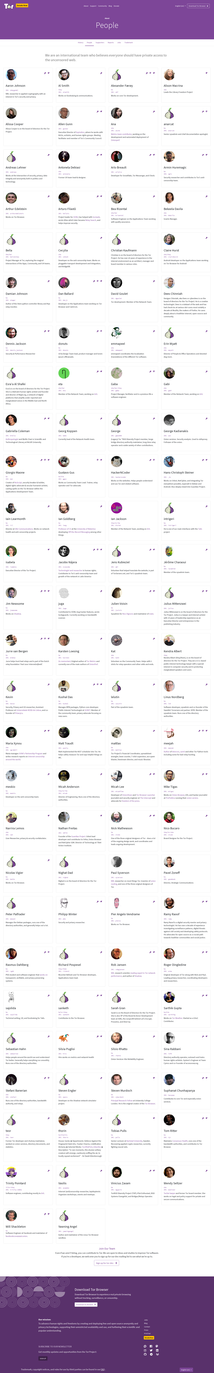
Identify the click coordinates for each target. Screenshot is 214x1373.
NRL (112, 881)
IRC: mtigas (169, 791)
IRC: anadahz (63, 1188)
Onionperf (115, 140)
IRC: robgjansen (117, 969)
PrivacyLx (19, 713)
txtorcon (175, 751)
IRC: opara (62, 1097)
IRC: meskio (10, 793)
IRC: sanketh (63, 1015)
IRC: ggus (62, 479)
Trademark (128, 42)
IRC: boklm (10, 879)
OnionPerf (93, 664)
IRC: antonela (64, 174)
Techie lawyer (169, 1193)
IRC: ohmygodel (12, 90)
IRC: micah (62, 793)
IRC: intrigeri (170, 525)
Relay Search (90, 220)
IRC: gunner (63, 129)
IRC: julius (169, 608)
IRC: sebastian (12, 1054)
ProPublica (170, 798)
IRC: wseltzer (169, 1190)
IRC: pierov (116, 921)
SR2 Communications (24, 529)
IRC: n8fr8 (62, 833)
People (90, 42)
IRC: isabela (11, 567)
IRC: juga (62, 608)
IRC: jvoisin (116, 610)
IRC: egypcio (116, 1190)
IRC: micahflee (117, 791)
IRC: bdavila (169, 215)
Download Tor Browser (197, 6)
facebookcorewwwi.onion (16, 1236)
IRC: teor (10, 1137)
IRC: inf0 (168, 1054)
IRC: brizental (117, 215)
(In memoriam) (64, 661)
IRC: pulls (115, 1137)
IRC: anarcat (169, 131)
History (80, 42)
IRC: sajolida (11, 1015)
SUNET (87, 710)
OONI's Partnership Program (31, 753)
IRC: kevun (10, 704)
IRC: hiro (62, 1054)
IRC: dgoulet (116, 298)
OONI (75, 217)
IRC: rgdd (10, 971)
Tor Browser (150, 1103)
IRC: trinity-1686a (14, 1190)
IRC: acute (115, 131)
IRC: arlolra (116, 172)
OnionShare (127, 795)
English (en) (179, 6)
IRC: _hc (167, 477)
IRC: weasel (10, 919)
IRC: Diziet (116, 525)
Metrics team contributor (121, 134)
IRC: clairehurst (171, 257)
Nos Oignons (127, 614)
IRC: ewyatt (169, 350)
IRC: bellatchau (12, 257)
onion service (192, 798)
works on (44, 975)
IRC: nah (9, 835)
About (86, 6)
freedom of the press (130, 801)
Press (146, 1330)
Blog (110, 6)
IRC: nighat (63, 877)
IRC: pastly (63, 748)
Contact (147, 1327)
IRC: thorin (63, 1137)
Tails (200, 529)
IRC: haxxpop (169, 1095)
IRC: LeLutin (116, 704)
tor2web (96, 217)
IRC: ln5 (167, 704)
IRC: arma (168, 971)
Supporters (100, 42)
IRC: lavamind (169, 569)
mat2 (151, 614)
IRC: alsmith (63, 92)
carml (182, 751)
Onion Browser (178, 795)
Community (102, 6)
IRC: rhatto (116, 1056)
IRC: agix (168, 174)
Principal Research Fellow (122, 1100)
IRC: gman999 (116, 436)
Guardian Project (78, 836)
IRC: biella (10, 436)
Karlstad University (134, 1141)
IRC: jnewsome (11, 610)
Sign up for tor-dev (104, 1263)
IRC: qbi (114, 567)
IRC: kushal (63, 704)
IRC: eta (62, 391)
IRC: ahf (114, 92)
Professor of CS (64, 529)
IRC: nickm (115, 835)
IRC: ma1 (9, 479)
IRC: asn (167, 436)
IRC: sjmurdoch (117, 1097)
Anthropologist (12, 439)
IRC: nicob (168, 835)
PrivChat (147, 1333)
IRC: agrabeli (11, 750)
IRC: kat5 (115, 658)
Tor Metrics (91, 661)
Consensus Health (180, 1141)
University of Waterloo (86, 529)
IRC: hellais (63, 213)
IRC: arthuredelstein (15, 213)
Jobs (119, 42)
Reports (111, 42)
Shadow (17, 614)
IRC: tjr (167, 1137)
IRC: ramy (168, 919)
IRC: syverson (117, 877)
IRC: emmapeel (117, 350)
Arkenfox (97, 1147)
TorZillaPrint (87, 1147)
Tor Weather (177, 1018)
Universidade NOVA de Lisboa (28, 710)
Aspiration (80, 132)
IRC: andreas (11, 172)
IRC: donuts (63, 350)
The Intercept (145, 798)
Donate (116, 6)
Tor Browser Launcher (145, 795)
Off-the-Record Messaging (79, 532)
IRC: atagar (10, 300)
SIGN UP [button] (43, 1358)
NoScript (18, 482)
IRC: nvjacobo (64, 567)
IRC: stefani (11, 1097)
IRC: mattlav (116, 750)
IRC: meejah (169, 748)
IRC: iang (62, 525)
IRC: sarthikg (169, 1015)
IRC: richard (63, 971)
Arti (95, 394)
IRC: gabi (168, 391)
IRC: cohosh (63, 257)
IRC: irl (9, 525)
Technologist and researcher (70, 570)
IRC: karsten (63, 658)
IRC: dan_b (62, 300)
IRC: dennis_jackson (14, 350)
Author (167, 751)
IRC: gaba (115, 391)
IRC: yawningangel (66, 1231)
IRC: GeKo (62, 436)
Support (93, 6)
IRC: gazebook (169, 879)
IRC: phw (62, 919)
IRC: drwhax (10, 658)
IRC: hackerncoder (118, 477)
